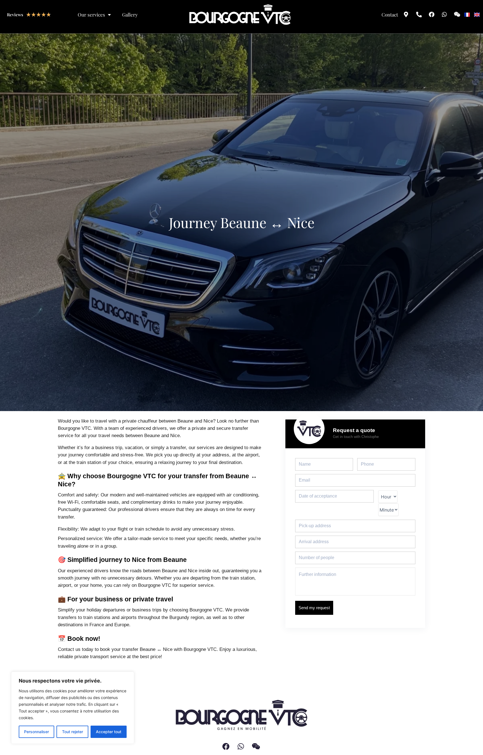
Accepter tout (108, 731)
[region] (72, 708)
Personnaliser (36, 731)
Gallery (130, 14)
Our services (91, 14)
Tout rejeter (72, 731)
